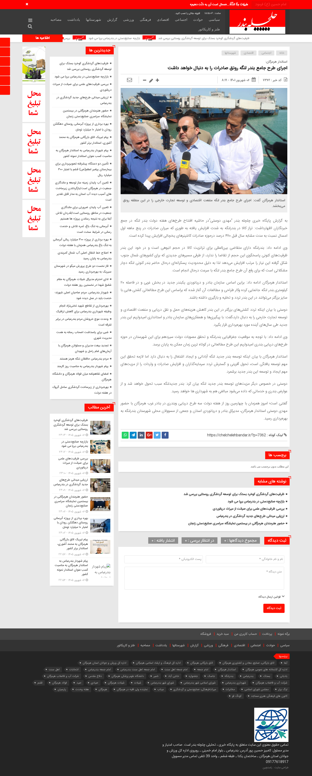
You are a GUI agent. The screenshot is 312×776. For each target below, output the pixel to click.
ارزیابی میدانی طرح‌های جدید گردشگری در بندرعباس (250, 516)
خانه (281, 53)
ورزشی (128, 19)
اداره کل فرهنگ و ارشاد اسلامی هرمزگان (158, 663)
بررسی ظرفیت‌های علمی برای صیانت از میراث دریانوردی (70, 38)
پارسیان (62, 689)
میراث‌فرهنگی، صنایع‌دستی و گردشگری (194, 689)
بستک (266, 676)
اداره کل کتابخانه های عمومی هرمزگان (266, 669)
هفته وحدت (82, 689)
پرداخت (267, 634)
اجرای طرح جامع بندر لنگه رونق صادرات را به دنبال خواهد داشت (227, 68)
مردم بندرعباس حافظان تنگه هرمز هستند (84, 358)
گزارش (112, 19)
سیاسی (214, 19)
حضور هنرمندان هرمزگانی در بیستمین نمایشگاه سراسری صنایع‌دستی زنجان (236, 523)
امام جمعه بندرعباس (99, 669)
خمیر (156, 676)
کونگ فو (236, 696)
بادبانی (283, 676)
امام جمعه (202, 669)
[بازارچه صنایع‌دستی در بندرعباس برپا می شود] (81, 447)
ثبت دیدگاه (274, 608)
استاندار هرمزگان (227, 669)
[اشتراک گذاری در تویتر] (157, 435)
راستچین (267, 767)
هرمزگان (102, 689)
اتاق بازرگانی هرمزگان (201, 663)
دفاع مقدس (95, 676)
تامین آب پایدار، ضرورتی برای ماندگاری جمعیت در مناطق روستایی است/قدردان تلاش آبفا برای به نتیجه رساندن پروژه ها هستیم (83, 213)
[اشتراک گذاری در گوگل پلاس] (149, 435)
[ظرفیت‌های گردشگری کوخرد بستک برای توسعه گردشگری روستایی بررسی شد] (81, 427)
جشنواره (193, 676)
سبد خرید (223, 634)
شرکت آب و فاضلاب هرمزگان (271, 683)
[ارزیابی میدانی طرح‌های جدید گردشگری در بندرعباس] (81, 485)
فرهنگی (145, 19)
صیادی (94, 683)
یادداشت (73, 19)
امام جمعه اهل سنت (176, 669)
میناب (160, 689)
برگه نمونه (284, 634)
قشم (39, 683)
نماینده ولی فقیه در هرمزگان (132, 689)
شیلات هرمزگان (116, 683)
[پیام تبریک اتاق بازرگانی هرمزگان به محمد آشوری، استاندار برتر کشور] (81, 547)
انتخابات (74, 669)
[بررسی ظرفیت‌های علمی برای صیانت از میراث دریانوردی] (81, 466)
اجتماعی (181, 19)
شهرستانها (93, 19)
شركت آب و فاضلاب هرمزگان (63, 676)
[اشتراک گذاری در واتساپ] (125, 435)
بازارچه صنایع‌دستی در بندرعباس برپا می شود (147, 38)
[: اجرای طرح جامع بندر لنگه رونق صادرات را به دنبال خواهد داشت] (129, 80)
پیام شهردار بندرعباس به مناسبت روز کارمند (82, 366)
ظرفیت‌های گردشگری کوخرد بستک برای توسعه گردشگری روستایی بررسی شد (237, 38)
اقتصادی (163, 19)
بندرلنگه (229, 676)
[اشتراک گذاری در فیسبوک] (165, 435)
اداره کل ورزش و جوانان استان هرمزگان (104, 663)
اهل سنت (54, 669)
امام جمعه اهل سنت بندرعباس (137, 669)
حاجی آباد (173, 676)
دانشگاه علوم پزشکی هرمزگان (127, 676)
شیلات (137, 683)
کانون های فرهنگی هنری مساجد (269, 696)
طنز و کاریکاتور (209, 29)
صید (79, 683)
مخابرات (230, 689)
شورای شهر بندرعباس (162, 683)
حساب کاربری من (245, 634)
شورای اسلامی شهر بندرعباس (200, 683)
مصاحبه (55, 19)
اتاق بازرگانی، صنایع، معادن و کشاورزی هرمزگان (248, 663)
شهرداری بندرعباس (235, 683)
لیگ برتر (282, 689)
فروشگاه (205, 634)
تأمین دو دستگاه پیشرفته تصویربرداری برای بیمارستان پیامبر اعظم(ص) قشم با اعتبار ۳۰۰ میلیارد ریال (83, 169)
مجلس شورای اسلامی (256, 689)
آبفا (285, 663)
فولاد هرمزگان (59, 683)
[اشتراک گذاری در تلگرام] (133, 435)
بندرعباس (248, 676)
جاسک (211, 676)
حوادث (198, 19)
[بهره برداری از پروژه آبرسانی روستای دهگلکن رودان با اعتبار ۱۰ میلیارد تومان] (81, 525)
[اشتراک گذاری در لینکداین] (141, 435)
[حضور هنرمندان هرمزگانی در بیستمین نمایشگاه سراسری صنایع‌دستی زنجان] (81, 504)
